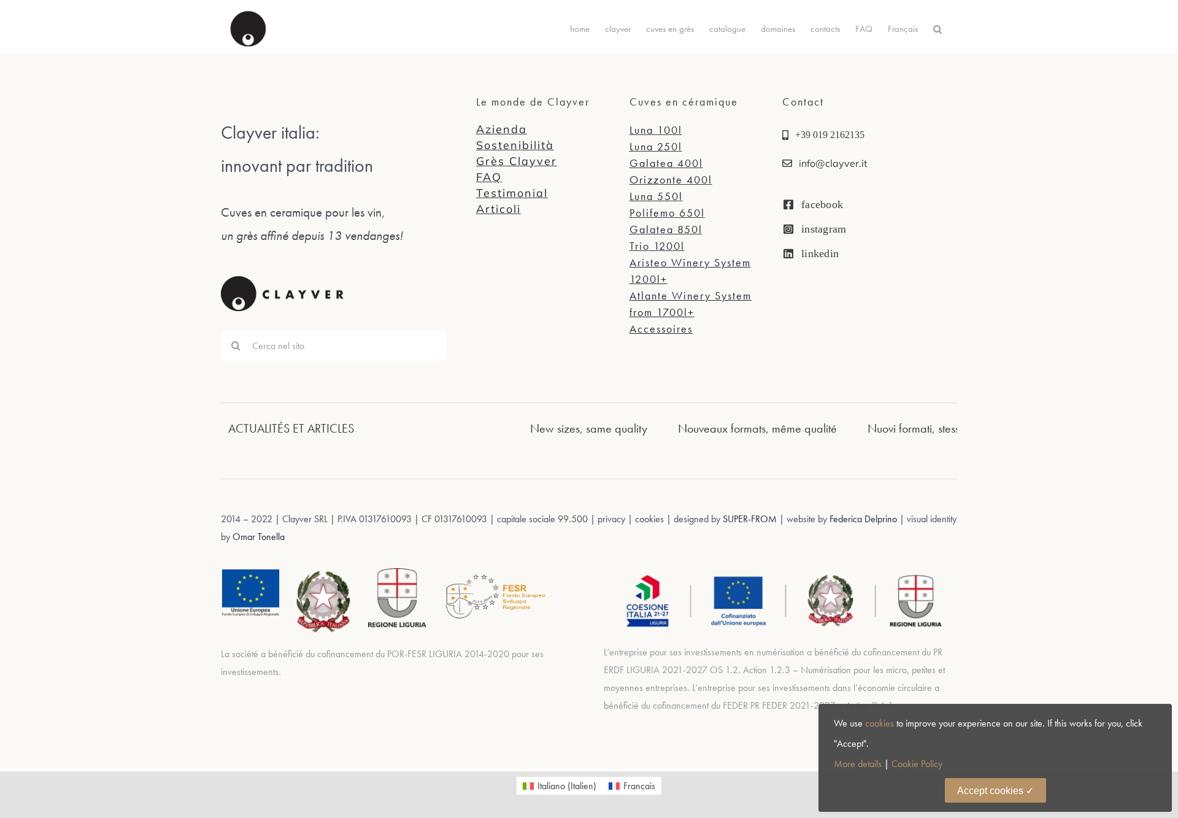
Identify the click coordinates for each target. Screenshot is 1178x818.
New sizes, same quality (566, 428)
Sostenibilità (515, 145)
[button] (937, 29)
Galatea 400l (666, 163)
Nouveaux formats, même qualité (734, 428)
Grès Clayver (516, 161)
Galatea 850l (666, 229)
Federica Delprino (863, 518)
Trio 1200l (657, 246)
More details (858, 763)
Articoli (498, 209)
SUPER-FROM (750, 518)
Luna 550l (656, 196)
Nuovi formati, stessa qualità (912, 428)
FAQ (489, 177)
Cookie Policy (916, 763)
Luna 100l (655, 130)
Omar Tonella (257, 536)
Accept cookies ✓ (995, 790)
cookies (879, 723)
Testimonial (512, 193)
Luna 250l (655, 146)
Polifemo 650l (667, 213)
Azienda (501, 129)
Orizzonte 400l (670, 179)
